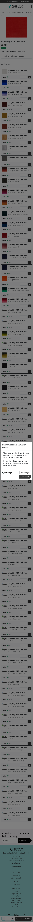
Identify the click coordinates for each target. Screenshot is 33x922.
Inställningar (25, 473)
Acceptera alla (25, 477)
